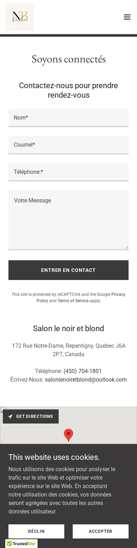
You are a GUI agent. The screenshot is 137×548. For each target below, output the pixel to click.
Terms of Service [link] (73, 300)
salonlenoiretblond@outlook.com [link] (86, 379)
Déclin (36, 531)
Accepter (100, 531)
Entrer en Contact (68, 270)
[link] (20, 17)
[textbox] (68, 118)
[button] (127, 17)
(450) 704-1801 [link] (83, 371)
